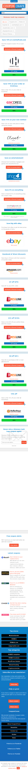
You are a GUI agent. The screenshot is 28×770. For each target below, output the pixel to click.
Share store (14, 707)
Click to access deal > (14, 167)
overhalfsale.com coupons (14, 68)
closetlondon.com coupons (14, 143)
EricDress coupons (14, 104)
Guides (14, 734)
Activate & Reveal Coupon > (14, 49)
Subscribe (14, 684)
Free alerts (14, 545)
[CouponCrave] (14, 5)
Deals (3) (22, 22)
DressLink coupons (14, 303)
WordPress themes (14, 661)
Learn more (14, 445)
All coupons (14, 1)
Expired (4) (6, 25)
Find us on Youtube (14, 754)
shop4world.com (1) (8, 31)
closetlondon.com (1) (9, 28)
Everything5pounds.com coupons (14, 207)
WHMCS (14, 639)
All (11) (5, 22)
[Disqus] (14, 471)
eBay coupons (14, 245)
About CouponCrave (14, 724)
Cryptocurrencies (14, 668)
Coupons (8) (13, 22)
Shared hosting (14, 665)
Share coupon (14, 701)
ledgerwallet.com (14, 646)
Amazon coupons (14, 272)
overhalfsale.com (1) (18, 25)
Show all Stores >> (8, 34)
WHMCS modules (14, 658)
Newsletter (14, 727)
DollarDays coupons (14, 414)
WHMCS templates (14, 654)
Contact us (14, 731)
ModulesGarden (14, 635)
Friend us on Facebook (14, 743)
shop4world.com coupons (14, 180)
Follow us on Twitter (14, 749)
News (14, 738)
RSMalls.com (14, 642)
